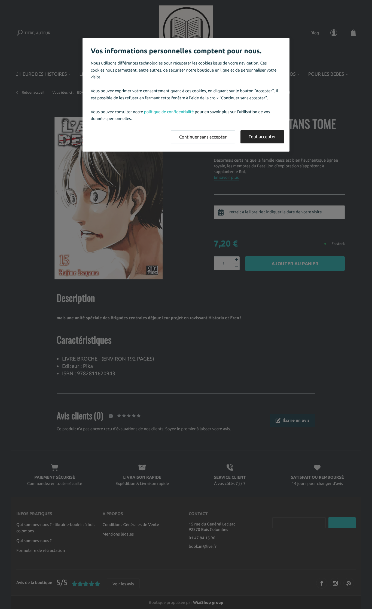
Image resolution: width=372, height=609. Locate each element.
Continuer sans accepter (203, 137)
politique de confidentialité (169, 111)
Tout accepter (262, 136)
